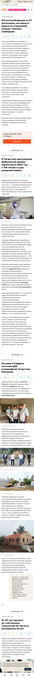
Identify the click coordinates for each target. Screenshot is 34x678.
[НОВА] (16, 10)
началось (12, 344)
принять (28, 669)
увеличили (18, 256)
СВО (3, 604)
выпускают (21, 333)
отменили (22, 118)
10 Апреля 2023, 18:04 (7, 16)
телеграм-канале (7, 393)
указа (26, 191)
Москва (12, 4)
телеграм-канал (7, 426)
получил (20, 264)
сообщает (15, 55)
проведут (25, 307)
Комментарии (17, 150)
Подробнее (26, 666)
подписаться (17, 141)
